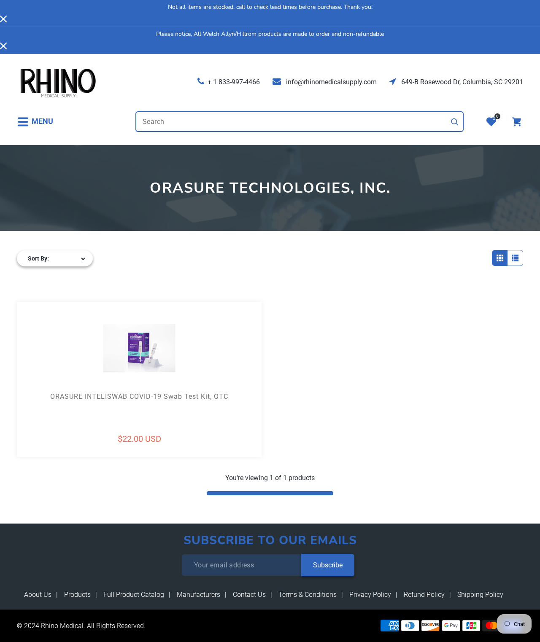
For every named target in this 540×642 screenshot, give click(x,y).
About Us (37, 595)
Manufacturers (198, 595)
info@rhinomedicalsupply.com (330, 82)
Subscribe (328, 565)
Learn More (78, 364)
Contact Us (249, 595)
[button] (35, 121)
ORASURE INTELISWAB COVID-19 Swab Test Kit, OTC (139, 396)
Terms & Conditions (307, 595)
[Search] (455, 121)
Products (77, 595)
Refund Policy (424, 595)
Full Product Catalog (133, 595)
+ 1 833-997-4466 (234, 82)
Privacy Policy (370, 595)
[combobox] (299, 121)
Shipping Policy (480, 595)
